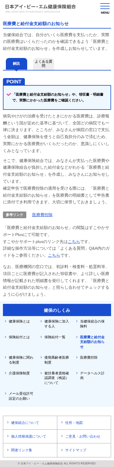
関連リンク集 (21, 450)
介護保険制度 (19, 373)
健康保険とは (19, 321)
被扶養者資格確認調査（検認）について (56, 378)
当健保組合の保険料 (92, 323)
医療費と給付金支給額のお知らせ (92, 342)
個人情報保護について (28, 436)
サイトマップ (75, 450)
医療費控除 (42, 214)
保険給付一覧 (54, 337)
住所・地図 (74, 423)
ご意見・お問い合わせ (82, 436)
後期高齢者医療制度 (56, 359)
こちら (74, 241)
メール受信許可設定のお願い (21, 396)
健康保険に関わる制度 (21, 359)
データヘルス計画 (92, 375)
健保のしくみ (57, 310)
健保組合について (25, 423)
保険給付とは (19, 337)
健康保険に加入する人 (56, 323)
